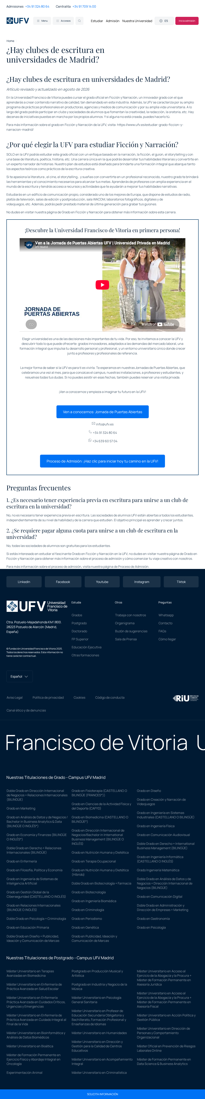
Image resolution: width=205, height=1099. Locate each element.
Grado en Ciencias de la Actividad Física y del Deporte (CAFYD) (101, 806)
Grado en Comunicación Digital (159, 896)
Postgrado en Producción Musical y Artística (97, 973)
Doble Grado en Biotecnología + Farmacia (101, 883)
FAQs (162, 631)
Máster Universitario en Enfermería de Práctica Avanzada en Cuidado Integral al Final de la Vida (36, 1019)
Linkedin (24, 582)
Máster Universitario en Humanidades (99, 1033)
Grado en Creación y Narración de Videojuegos (161, 801)
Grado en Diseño (149, 790)
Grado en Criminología (88, 910)
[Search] (79, 21)
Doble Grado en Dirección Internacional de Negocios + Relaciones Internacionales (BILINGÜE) (37, 795)
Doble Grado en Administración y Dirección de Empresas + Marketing (162, 907)
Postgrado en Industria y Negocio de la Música (99, 986)
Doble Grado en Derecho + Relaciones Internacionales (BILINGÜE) (34, 850)
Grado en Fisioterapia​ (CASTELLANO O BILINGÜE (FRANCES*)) (99, 792)
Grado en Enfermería (22, 861)
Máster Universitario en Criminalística (99, 1072)
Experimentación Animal (24, 1072)
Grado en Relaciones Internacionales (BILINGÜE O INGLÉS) (33, 907)
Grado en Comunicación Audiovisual (163, 835)
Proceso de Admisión (133, 566)
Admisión (113, 21)
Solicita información (102, 1094)
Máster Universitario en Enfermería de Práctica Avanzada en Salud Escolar (34, 986)
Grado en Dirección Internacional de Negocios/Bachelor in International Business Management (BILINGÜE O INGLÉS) (98, 837)
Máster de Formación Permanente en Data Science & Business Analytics (164, 1061)
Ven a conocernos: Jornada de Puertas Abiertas (102, 411)
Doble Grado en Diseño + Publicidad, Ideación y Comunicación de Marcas (33, 938)
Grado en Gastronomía (153, 918)
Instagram (141, 582)
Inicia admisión (187, 20)
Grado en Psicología (151, 927)
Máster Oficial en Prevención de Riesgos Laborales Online (166, 1048)
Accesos (65, 20)
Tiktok (181, 582)
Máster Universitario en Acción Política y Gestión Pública (166, 1017)
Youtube (102, 582)
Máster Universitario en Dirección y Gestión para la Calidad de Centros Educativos (97, 1046)
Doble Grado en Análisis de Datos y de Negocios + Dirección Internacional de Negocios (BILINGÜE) (164, 883)
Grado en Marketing (21, 808)
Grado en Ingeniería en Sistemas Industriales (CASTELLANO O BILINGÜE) (166, 815)
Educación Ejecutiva (86, 647)
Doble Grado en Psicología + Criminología (36, 918)
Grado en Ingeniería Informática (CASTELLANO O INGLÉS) (160, 859)
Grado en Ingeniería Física (156, 826)
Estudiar (97, 21)
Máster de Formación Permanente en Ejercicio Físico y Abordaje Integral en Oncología (34, 1059)
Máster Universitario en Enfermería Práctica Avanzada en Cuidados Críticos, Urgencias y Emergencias (36, 1002)
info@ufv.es (104, 424)
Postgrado (79, 623)
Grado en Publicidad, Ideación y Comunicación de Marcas (94, 938)
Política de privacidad (48, 697)
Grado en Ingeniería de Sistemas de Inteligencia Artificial (32, 881)
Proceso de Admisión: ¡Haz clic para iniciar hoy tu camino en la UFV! (102, 461)
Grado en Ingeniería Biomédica (94, 901)
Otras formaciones (85, 655)
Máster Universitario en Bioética (30, 1046)
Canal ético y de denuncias (26, 710)
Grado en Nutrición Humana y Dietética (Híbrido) (100, 872)
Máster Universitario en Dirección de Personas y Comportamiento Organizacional (163, 1032)
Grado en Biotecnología (89, 892)
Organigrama (125, 623)
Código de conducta (110, 697)
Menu (44, 20)
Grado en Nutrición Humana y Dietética (100, 852)
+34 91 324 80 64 (37, 6)
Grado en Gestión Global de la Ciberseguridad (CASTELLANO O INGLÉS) (36, 894)
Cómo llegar (167, 639)
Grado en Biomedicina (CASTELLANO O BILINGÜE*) (100, 819)
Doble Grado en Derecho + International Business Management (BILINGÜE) (166, 845)
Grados (77, 615)
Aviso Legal (15, 697)
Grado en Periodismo (87, 918)
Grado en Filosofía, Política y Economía (34, 870)
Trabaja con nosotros (130, 615)
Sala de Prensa (126, 639)
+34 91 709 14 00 (84, 6)
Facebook (63, 582)
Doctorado (79, 631)
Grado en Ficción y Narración (83, 212)
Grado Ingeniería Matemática (158, 870)
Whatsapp (166, 615)
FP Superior (80, 639)
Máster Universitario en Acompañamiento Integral (102, 1061)
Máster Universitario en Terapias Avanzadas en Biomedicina (30, 973)
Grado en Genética (85, 927)
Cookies (79, 697)
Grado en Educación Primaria (28, 927)
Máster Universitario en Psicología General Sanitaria (96, 999)
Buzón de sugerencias (131, 631)
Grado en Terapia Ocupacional (94, 861)
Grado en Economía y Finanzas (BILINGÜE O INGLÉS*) (37, 837)
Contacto (165, 623)
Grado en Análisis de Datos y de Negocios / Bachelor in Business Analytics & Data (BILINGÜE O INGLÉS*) (37, 821)
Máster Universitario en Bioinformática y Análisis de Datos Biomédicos (36, 1035)
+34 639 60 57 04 (104, 441)
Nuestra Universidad (137, 21)
